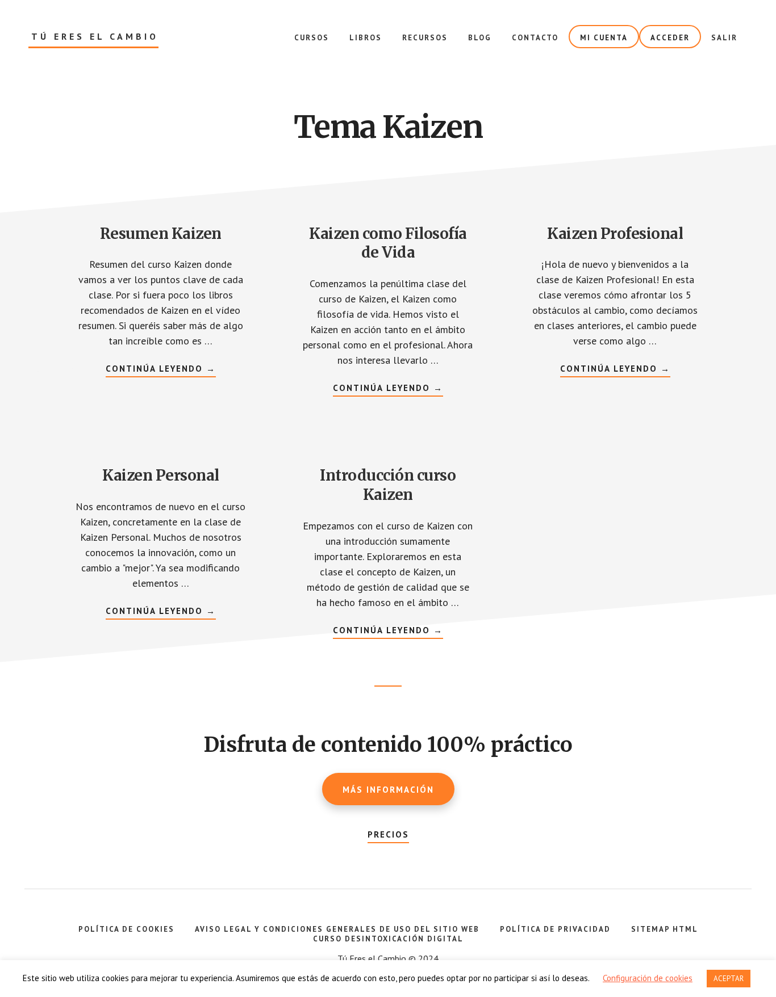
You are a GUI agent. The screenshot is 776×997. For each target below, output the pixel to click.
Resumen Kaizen (161, 233)
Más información (388, 789)
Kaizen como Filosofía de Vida (388, 243)
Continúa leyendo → (161, 370)
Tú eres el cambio (94, 36)
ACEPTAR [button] (729, 978)
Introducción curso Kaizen (388, 485)
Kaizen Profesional (615, 233)
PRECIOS (388, 834)
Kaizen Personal (160, 475)
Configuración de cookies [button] (647, 978)
